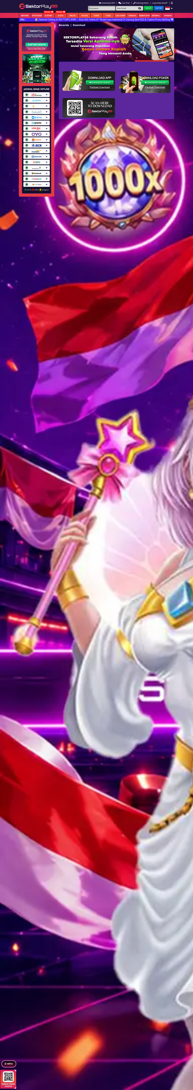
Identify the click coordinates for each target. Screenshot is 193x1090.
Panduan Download (100, 87)
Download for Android (101, 82)
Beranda (25, 16)
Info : (22, 19)
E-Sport (48, 16)
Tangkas (132, 16)
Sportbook (37, 16)
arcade (84, 16)
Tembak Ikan (144, 16)
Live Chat (125, 3)
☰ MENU (9, 1064)
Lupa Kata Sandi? (160, 3)
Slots (60, 16)
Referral (156, 16)
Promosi (168, 16)
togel (108, 16)
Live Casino (120, 16)
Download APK (108, 3)
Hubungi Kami (142, 3)
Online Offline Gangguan (37, 190)
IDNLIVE (73, 16)
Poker (96, 16)
